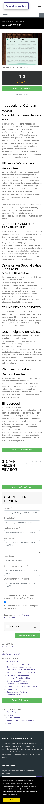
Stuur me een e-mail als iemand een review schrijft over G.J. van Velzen (19, 596)
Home (4, 22)
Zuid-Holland (17, 22)
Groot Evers (11, 712)
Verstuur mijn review (27, 635)
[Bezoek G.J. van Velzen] (22, 49)
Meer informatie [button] (12, 794)
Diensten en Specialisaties (17, 675)
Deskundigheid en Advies (17, 684)
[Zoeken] (41, 15)
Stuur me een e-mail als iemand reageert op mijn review (21, 607)
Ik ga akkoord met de (17, 616)
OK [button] (11, 800)
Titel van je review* (12, 528)
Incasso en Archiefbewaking (18, 678)
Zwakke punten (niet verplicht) (16, 579)
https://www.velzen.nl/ (11, 654)
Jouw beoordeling (11, 556)
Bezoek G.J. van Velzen (22, 700)
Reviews (16, 692)
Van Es (9, 723)
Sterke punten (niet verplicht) (16, 566)
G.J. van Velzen (12, 662)
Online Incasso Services (16, 681)
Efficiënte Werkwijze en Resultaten (20, 670)
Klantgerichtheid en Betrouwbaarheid (21, 686)
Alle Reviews (33, 462)
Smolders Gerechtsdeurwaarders (20, 720)
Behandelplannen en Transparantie (21, 673)
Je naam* (8, 508)
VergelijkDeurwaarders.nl (16, 6)
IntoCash (10, 715)
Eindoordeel (11, 689)
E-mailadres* (9, 518)
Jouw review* (9, 538)
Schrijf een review (13, 695)
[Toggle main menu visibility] (39, 6)
